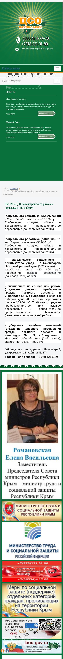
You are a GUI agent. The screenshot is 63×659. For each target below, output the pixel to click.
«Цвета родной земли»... (16, 99)
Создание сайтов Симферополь (40, 645)
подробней (43, 113)
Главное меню (11, 68)
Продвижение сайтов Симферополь (39, 649)
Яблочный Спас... (13, 122)
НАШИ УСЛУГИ (11, 81)
